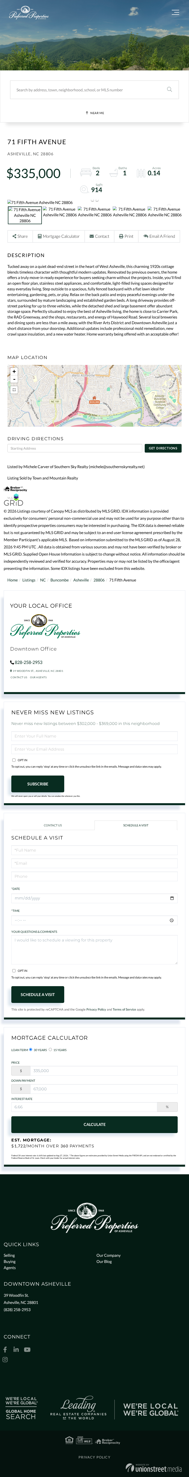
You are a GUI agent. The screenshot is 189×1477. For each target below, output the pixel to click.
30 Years (40, 1050)
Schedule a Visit (135, 825)
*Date (15, 889)
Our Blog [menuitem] (104, 1261)
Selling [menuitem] (9, 1255)
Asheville (81, 580)
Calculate (95, 1124)
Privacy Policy (96, 1009)
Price (15, 1062)
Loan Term (19, 1050)
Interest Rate (21, 1099)
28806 (99, 580)
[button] (169, 90)
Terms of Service (124, 1009)
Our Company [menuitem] (108, 1255)
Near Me (97, 113)
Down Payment (23, 1080)
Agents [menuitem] (10, 1267)
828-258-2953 (28, 662)
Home (12, 580)
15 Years (59, 1050)
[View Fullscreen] (14, 390)
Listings (28, 580)
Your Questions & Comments (34, 932)
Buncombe (59, 580)
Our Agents (38, 677)
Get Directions (163, 448)
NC (43, 580)
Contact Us (19, 677)
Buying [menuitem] (10, 1261)
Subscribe (37, 783)
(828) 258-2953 (17, 1309)
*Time (15, 911)
